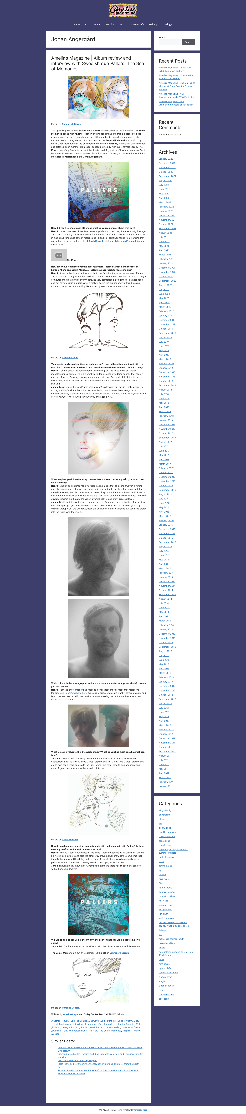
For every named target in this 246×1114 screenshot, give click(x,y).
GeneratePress (140, 1110)
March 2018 (165, 411)
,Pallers (55, 1027)
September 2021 (167, 228)
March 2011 (165, 777)
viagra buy (80, 137)
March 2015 (165, 568)
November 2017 (167, 429)
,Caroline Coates (78, 1021)
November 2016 (167, 481)
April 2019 (164, 355)
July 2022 (164, 185)
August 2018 (165, 389)
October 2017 (166, 433)
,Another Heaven (60, 1021)
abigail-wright (166, 810)
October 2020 (166, 276)
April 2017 (164, 459)
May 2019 (164, 350)
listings (167, 24)
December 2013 (167, 633)
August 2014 (165, 599)
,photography (67, 1027)
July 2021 (164, 237)
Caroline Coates (70, 1007)
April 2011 (164, 773)
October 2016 (166, 485)
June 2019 (164, 346)
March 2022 (165, 202)
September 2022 (167, 176)
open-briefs (165, 968)
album (162, 819)
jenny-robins (165, 909)
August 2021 (165, 233)
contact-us (164, 841)
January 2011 (165, 786)
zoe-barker (164, 998)
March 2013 (165, 673)
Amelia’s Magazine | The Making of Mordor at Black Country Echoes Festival (177, 86)
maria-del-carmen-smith (171, 939)
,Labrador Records (124, 1024)
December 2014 (167, 581)
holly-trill (163, 900)
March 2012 (165, 725)
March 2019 (165, 359)
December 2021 (167, 215)
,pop (77, 1027)
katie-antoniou (166, 918)
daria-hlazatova (167, 857)
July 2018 (164, 394)
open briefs (137, 24)
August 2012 (165, 703)
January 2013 (166, 681)
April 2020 (164, 302)
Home (77, 24)
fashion (110, 24)
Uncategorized (166, 994)
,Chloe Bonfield (108, 1021)
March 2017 (165, 464)
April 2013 (164, 668)
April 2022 (164, 198)
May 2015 (164, 559)
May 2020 (164, 298)
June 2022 (164, 189)
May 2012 (164, 716)
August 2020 (165, 285)
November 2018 (167, 376)
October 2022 (166, 172)
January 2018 (166, 420)
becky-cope (165, 828)
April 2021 (164, 250)
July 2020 (164, 289)
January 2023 (166, 159)
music (97, 24)
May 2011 (164, 769)
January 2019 (166, 368)
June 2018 (164, 398)
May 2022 (164, 193)
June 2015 (164, 555)
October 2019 (166, 328)
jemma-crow (165, 905)
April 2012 (164, 721)
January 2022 (166, 211)
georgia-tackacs (167, 892)
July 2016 (164, 498)
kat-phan (163, 914)
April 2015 (164, 564)
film (161, 883)
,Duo (135, 1021)
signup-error (165, 977)
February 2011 (166, 782)
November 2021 (167, 220)
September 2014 (167, 594)
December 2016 (167, 477)
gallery (153, 24)
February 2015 (166, 572)
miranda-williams (168, 943)
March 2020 (165, 307)
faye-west (164, 879)
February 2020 (166, 311)
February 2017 (166, 468)
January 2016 (166, 525)
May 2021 (164, 246)
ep (160, 870)
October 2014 (166, 590)
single (162, 981)
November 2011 (167, 742)
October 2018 (166, 381)
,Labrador (109, 1024)
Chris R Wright (70, 357)
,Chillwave (93, 1021)
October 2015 (166, 538)
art (87, 24)
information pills (127, 143)
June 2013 (164, 660)
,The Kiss (92, 1030)
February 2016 (166, 520)
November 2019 (167, 324)
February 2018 (166, 416)
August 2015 (165, 546)
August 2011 (165, 756)
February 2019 (166, 363)
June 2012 (164, 712)
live (160, 934)
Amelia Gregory (71, 1014)
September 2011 (167, 751)
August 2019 (165, 337)
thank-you (164, 990)
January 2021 (166, 263)
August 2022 (165, 180)
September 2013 (167, 647)
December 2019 (167, 320)
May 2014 (164, 612)
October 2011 (166, 747)
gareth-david (165, 887)
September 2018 (167, 385)
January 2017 (166, 472)
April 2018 (164, 407)
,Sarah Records (97, 1027)
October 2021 (166, 224)
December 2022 (167, 163)
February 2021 (166, 259)
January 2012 (166, 734)
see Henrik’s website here (73, 693)
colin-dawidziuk (167, 836)
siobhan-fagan (166, 985)
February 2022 (166, 206)
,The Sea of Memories (110, 1030)
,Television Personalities (74, 1030)
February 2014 (166, 625)
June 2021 (164, 241)
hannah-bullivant (167, 896)
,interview (78, 1024)
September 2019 (167, 333)
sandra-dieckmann (168, 972)
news (161, 959)
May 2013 (164, 664)
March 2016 (165, 516)
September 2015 (167, 542)
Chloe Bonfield (70, 839)
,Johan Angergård (93, 1024)
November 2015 (167, 533)
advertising (164, 814)
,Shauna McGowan (131, 1027)
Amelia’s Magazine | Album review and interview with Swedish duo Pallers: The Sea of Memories (97, 63)
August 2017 (165, 442)
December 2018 (167, 372)
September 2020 (167, 281)
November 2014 (167, 586)
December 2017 (167, 424)
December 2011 (167, 738)
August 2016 (165, 494)
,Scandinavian (113, 1027)
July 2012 (164, 708)
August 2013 (165, 651)
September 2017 (167, 437)
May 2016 (164, 507)
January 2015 (166, 577)
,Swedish (56, 1030)
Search (162, 37)
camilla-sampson (167, 832)
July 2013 (164, 655)
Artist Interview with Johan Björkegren (77, 1060)
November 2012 (167, 690)
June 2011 (164, 764)
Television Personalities (128, 241)
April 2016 (164, 511)
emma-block (165, 866)
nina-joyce (164, 964)
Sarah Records (96, 241)
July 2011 (163, 760)
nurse (129, 140)
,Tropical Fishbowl (131, 1030)
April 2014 (164, 616)
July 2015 (164, 551)
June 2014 (164, 607)
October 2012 (166, 694)
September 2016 (167, 490)
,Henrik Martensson (61, 1024)
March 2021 (165, 254)
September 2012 (167, 699)
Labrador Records (119, 953)
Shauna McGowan (71, 124)
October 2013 (166, 642)
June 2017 (164, 450)
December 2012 (167, 686)
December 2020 (167, 267)
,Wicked (55, 1034)
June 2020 (164, 294)
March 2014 (165, 620)
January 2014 (166, 629)
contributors (165, 845)
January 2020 (166, 315)
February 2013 (166, 677)
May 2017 (164, 455)
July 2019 (164, 342)
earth (123, 24)
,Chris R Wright (124, 1021)
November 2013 (167, 638)
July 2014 (164, 603)
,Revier (84, 1027)
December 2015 (167, 529)
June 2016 (164, 503)
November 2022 (167, 167)
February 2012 (166, 729)
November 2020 (167, 272)
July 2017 (164, 446)
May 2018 (164, 403)
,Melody (139, 1024)
